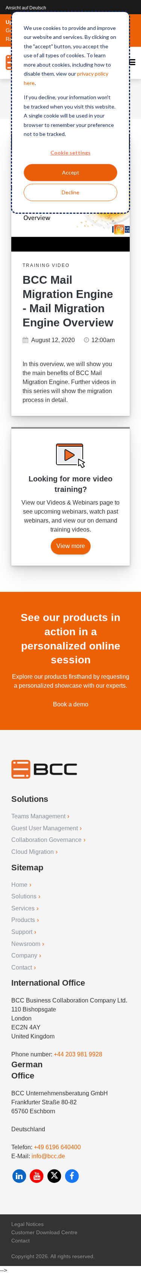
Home (19, 885)
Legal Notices (27, 1224)
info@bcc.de (48, 1156)
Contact (21, 967)
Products (23, 920)
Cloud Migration (32, 852)
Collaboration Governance (46, 840)
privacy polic (91, 73)
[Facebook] (72, 1176)
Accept (70, 172)
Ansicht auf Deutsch (26, 7)
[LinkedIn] (20, 1176)
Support (21, 932)
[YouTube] (38, 1176)
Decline (70, 192)
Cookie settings (70, 152)
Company (24, 955)
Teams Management (38, 816)
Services (23, 908)
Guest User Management (44, 828)
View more (70, 546)
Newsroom (25, 944)
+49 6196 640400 (57, 1147)
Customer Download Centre (44, 1232)
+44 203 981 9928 (78, 1054)
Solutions (23, 896)
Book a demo (70, 704)
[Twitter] (55, 1176)
